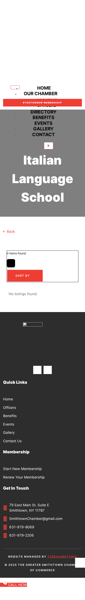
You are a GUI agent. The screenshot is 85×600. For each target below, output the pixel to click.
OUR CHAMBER (40, 93)
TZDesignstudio (62, 556)
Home (44, 88)
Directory (44, 112)
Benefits (43, 117)
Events (43, 123)
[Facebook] (37, 370)
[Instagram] (48, 370)
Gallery (43, 128)
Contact (43, 134)
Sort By (22, 275)
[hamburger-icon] (15, 87)
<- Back (9, 231)
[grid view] (11, 263)
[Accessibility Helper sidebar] (80, 563)
